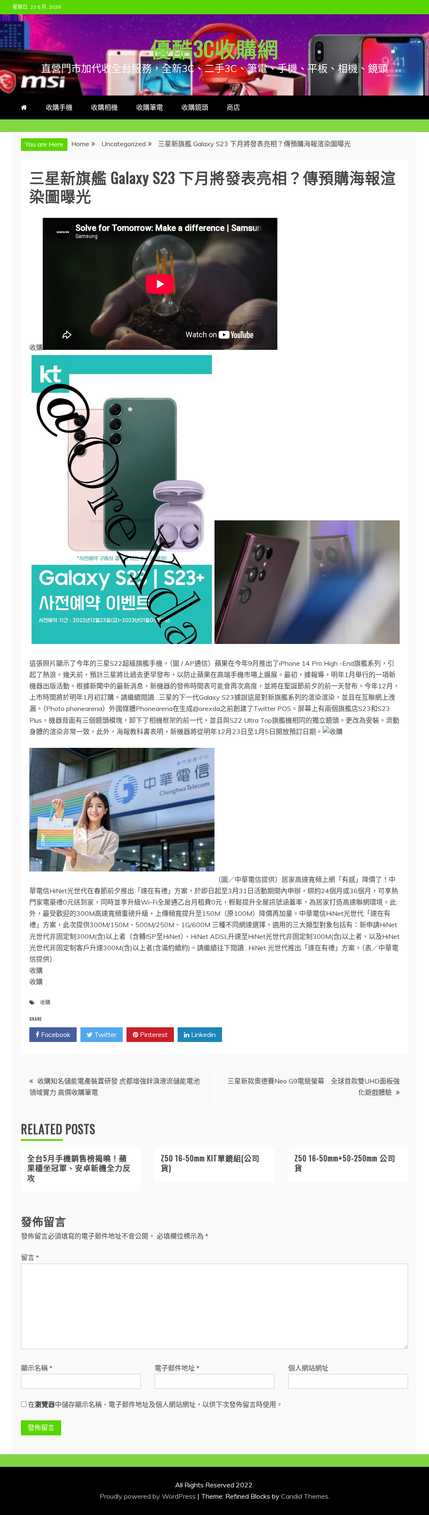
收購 (45, 1002)
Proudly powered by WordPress (148, 1496)
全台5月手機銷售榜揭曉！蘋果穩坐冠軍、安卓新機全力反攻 (79, 1168)
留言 (30, 1257)
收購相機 (104, 107)
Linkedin (202, 1034)
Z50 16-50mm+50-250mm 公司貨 (345, 1163)
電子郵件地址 (177, 1368)
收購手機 (59, 107)
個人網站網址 (308, 1368)
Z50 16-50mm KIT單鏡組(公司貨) (210, 1163)
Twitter (104, 1034)
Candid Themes (304, 1496)
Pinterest (153, 1034)
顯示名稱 (36, 1368)
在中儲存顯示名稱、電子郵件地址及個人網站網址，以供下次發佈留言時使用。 (155, 1404)
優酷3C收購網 (214, 47)
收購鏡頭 (194, 107)
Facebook (54, 1034)
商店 (233, 107)
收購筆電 (149, 107)
